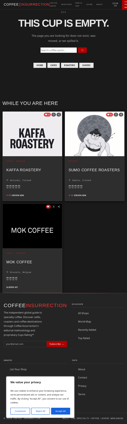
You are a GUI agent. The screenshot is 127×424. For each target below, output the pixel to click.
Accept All (60, 411)
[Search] (108, 4)
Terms (81, 394)
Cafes (53, 65)
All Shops (83, 313)
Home (40, 65)
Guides (86, 65)
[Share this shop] (59, 115)
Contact (82, 377)
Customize (20, 411)
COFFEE (27, 4)
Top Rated (84, 338)
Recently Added (87, 329)
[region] (40, 397)
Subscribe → (56, 344)
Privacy (82, 386)
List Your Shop (18, 369)
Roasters (66, 4)
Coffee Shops (53, 4)
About (99, 4)
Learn (89, 4)
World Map (79, 4)
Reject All (40, 411)
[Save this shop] (53, 115)
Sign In (115, 4)
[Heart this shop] (48, 207)
